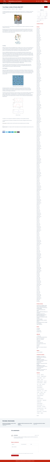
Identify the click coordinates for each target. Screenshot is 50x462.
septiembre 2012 (39, 216)
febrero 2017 (38, 156)
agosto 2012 (38, 217)
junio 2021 (38, 97)
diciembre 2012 (39, 213)
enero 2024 (38, 62)
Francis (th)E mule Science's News (41, 343)
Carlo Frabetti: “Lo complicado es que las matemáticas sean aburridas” (41, 357)
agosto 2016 (38, 163)
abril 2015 (38, 181)
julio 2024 (38, 55)
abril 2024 (38, 59)
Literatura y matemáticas (40, 395)
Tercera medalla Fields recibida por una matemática (42, 312)
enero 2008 (38, 279)
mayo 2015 (38, 180)
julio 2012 (38, 218)
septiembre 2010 (39, 243)
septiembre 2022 (39, 80)
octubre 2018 (38, 133)
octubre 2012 (38, 215)
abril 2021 (38, 99)
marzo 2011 (38, 236)
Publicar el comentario (15, 455)
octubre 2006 (38, 296)
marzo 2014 (38, 196)
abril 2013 (38, 208)
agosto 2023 (38, 68)
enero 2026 (38, 36)
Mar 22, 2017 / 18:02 (37, 435)
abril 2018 (38, 140)
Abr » (39, 21)
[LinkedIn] (9, 132)
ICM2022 (38, 392)
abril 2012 (38, 222)
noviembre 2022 (39, 78)
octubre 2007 (38, 283)
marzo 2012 (38, 223)
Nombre (13, 444)
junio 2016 (38, 165)
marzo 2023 (38, 73)
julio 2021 (38, 96)
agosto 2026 (38, 28)
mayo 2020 (38, 112)
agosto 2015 (38, 176)
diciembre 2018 (39, 131)
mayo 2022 (38, 85)
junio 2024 (38, 56)
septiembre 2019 (39, 121)
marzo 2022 (38, 87)
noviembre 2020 (39, 105)
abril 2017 (38, 154)
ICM (42, 390)
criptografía (38, 379)
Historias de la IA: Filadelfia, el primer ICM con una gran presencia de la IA (42, 306)
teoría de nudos (41, 409)
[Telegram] (12, 132)
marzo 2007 (38, 291)
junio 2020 (38, 111)
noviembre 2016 (39, 159)
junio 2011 (38, 233)
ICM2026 (41, 392)
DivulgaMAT (38, 328)
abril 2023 (38, 72)
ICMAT (44, 392)
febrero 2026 (38, 35)
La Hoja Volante (39, 330)
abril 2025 (38, 45)
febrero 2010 (38, 251)
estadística (45, 382)
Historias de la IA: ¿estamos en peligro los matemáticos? (42, 323)
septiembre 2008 (39, 270)
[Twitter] (38, 1)
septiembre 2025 (39, 39)
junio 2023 (38, 70)
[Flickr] (40, 1)
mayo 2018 (38, 139)
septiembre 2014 (39, 189)
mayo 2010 (38, 248)
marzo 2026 (38, 34)
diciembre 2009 (39, 253)
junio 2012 (38, 219)
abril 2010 (38, 249)
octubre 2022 (38, 79)
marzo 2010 (38, 250)
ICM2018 (46, 390)
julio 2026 (38, 29)
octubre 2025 (38, 38)
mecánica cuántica (39, 400)
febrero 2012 (38, 224)
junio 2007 (38, 287)
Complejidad (38, 341)
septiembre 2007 (39, 284)
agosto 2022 (38, 81)
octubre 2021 (38, 93)
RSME (45, 408)
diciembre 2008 (39, 267)
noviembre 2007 (39, 282)
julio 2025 (38, 42)
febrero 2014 (38, 197)
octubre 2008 (38, 269)
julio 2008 (38, 273)
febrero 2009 (38, 265)
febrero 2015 (38, 183)
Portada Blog (9, 3)
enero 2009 (38, 266)
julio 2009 (38, 259)
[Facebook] (36, 1)
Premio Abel (43, 406)
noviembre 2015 (39, 173)
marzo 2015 (38, 182)
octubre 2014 (38, 188)
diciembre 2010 (39, 240)
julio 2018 (38, 137)
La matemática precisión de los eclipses (41, 310)
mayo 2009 (38, 261)
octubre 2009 (38, 256)
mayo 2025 (38, 44)
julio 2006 (38, 300)
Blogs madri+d (5, 3)
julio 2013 (38, 205)
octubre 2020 (38, 106)
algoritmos (42, 374)
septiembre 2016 (39, 162)
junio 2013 (38, 206)
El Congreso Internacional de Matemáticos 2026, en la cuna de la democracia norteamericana (41, 314)
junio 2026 (38, 30)
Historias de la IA (39, 390)
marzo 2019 (38, 128)
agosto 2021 (38, 95)
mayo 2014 (38, 193)
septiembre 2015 (39, 175)
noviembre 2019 (39, 119)
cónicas (42, 379)
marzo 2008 (38, 277)
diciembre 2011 (39, 226)
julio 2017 (38, 150)
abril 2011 (38, 235)
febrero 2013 (38, 210)
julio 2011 (38, 232)
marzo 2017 (38, 155)
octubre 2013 (38, 201)
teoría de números (39, 411)
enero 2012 (38, 225)
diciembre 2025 (39, 37)
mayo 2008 (38, 275)
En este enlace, (4, 123)
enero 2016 (38, 171)
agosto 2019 (38, 122)
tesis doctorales (45, 411)
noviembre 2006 (39, 295)
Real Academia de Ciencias (40, 408)
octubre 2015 (38, 174)
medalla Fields (44, 400)
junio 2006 (38, 301)
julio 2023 (38, 69)
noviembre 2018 (39, 132)
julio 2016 (38, 164)
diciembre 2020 (39, 104)
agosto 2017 (38, 149)
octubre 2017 (38, 147)
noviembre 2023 (39, 64)
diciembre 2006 (39, 294)
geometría (43, 384)
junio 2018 (38, 138)
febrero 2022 (38, 88)
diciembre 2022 (39, 77)
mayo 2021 (38, 98)
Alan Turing (38, 374)
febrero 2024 (38, 61)
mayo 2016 (38, 166)
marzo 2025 (38, 46)
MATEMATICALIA (39, 331)
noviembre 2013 (39, 200)
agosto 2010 (38, 244)
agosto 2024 (38, 54)
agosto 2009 (38, 258)
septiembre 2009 (39, 257)
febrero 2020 (38, 115)
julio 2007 (38, 286)
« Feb (37, 21)
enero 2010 (38, 252)
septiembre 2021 (39, 94)
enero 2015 (38, 184)
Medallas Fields (39, 401)
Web (31, 444)
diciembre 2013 (39, 199)
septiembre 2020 (39, 107)
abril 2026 (38, 33)
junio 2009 (38, 260)
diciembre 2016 (39, 158)
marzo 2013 (38, 209)
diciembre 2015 (39, 172)
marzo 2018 (38, 141)
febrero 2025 (38, 47)
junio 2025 (38, 43)
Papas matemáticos (39, 324)
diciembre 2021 (39, 90)
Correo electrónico (23, 444)
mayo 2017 (38, 153)
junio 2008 (38, 274)
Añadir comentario (14, 446)
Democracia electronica (40, 342)
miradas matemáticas (39, 403)
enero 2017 (38, 157)
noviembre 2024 (39, 51)
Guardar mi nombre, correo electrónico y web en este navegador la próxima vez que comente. (22, 453)
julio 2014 (38, 191)
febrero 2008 (38, 278)
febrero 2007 (38, 292)
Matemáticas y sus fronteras (15, 1)
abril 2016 (38, 167)
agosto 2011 (38, 231)
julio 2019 (38, 123)
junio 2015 (38, 179)
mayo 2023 (38, 71)
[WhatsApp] (15, 132)
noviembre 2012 (39, 214)
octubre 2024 (38, 52)
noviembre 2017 (39, 146)
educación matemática (40, 382)
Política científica (39, 406)
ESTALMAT (38, 329)
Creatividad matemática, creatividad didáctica (42, 320)
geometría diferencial (39, 387)
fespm (40, 384)
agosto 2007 (38, 285)
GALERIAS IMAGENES (39, 352)
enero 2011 (38, 239)
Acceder (38, 415)
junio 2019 (38, 124)
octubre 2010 (38, 242)
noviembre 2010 (39, 241)
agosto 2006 (38, 299)
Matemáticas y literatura (40, 398)
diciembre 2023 (39, 63)
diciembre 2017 (39, 145)
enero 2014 (38, 198)
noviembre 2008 (39, 268)
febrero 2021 (38, 102)
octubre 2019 (38, 120)
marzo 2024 (38, 60)
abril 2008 (38, 276)
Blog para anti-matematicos (40, 338)
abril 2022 (38, 86)
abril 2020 (38, 113)
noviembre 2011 (39, 227)
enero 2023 (38, 76)
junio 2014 (38, 192)
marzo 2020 (38, 114)
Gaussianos (38, 344)
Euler (37, 384)
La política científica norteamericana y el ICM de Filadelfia (42, 308)
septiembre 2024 (39, 53)
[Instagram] (41, 1)
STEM (38, 409)
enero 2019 (38, 130)
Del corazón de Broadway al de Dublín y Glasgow (42, 317)
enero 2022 (38, 89)
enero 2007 (38, 293)
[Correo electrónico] (18, 132)
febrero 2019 (38, 129)
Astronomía (38, 376)
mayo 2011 (38, 234)
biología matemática (43, 376)
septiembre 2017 (39, 148)
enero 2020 (38, 116)
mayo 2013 (38, 207)
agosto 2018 (38, 136)
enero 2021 (38, 103)
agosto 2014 (38, 190)
